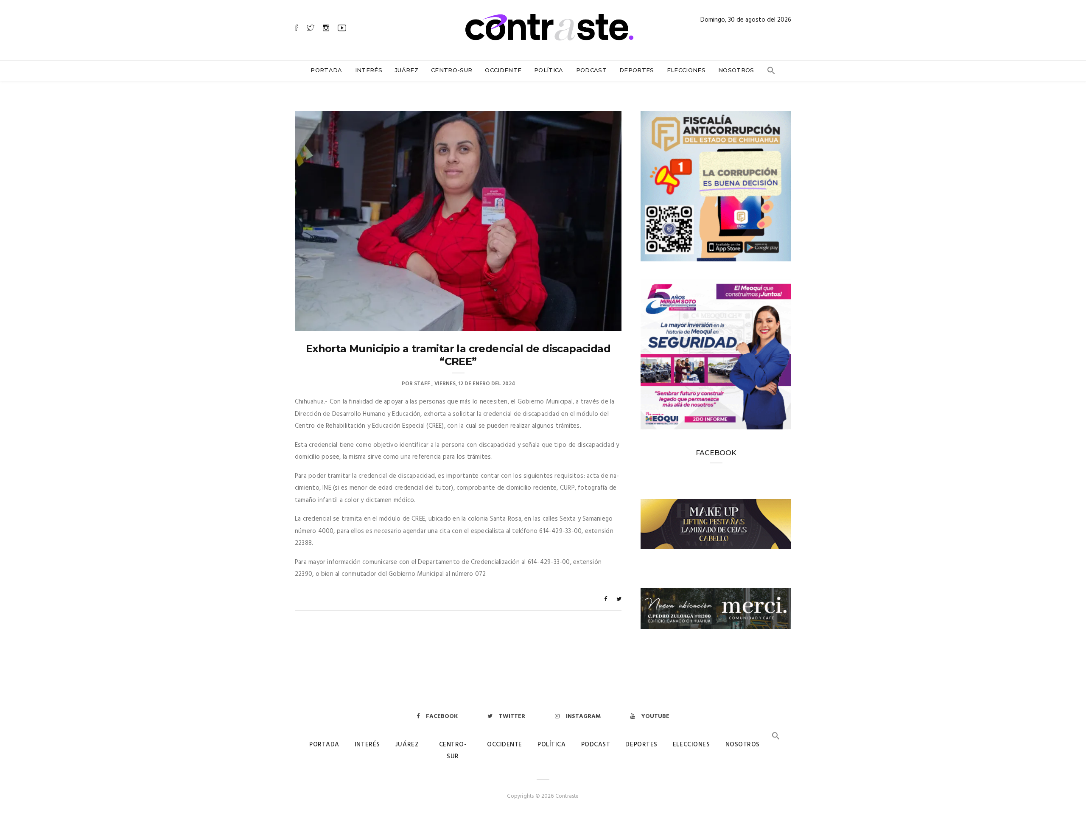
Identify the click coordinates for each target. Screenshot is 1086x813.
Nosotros (736, 70)
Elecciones (686, 70)
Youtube (655, 716)
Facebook (442, 716)
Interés (368, 70)
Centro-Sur (451, 70)
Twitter (512, 716)
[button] (771, 72)
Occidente (503, 70)
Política (548, 70)
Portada (326, 70)
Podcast (591, 70)
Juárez (406, 70)
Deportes (636, 70)
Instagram (583, 716)
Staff (422, 383)
